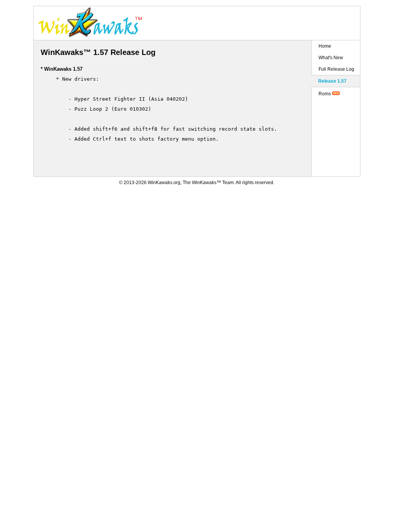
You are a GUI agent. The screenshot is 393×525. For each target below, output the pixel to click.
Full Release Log (336, 69)
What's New (331, 57)
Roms (325, 93)
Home (325, 46)
